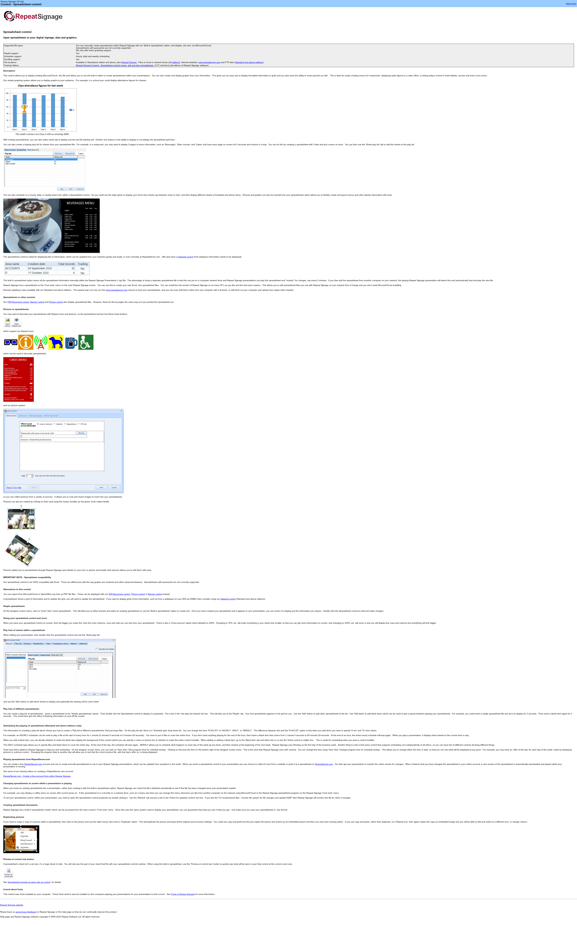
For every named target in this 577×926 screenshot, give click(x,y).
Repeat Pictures (129, 62)
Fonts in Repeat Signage (183, 894)
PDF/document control (119, 594)
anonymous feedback (26, 912)
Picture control (56, 302)
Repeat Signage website (11, 905)
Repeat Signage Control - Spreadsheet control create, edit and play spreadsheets (115, 65)
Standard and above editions (249, 62)
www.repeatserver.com (209, 62)
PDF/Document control (18, 302)
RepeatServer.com (33, 764)
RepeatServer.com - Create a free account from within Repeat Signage (37, 776)
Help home (571, 3)
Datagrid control (185, 257)
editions (175, 62)
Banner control (37, 302)
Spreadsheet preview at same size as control (29, 882)
